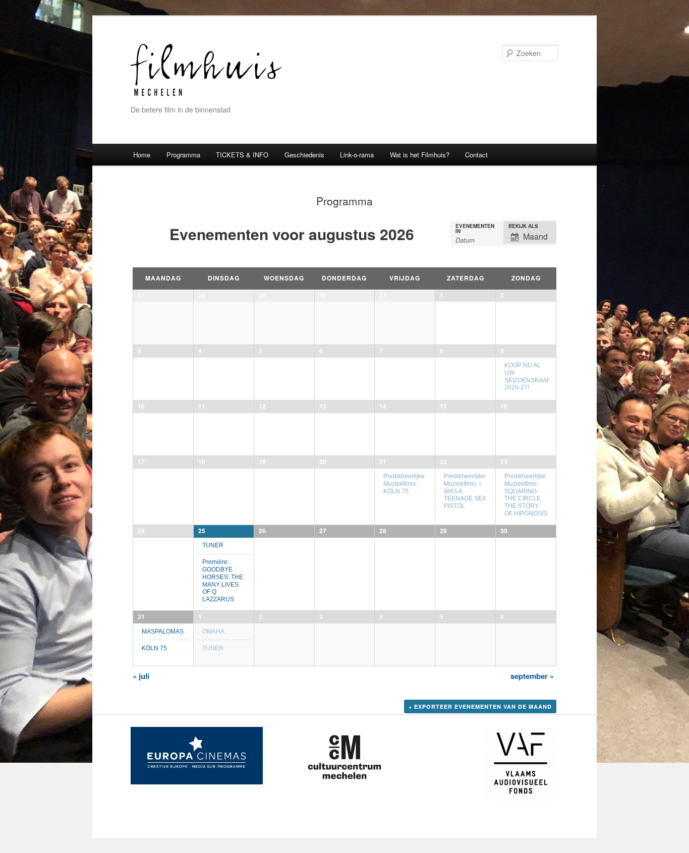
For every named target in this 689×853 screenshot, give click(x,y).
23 (503, 461)
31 (141, 616)
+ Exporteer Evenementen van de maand (480, 706)
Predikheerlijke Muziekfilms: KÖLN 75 (404, 483)
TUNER (212, 545)
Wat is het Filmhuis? (419, 154)
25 (201, 530)
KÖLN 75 (154, 648)
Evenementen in (474, 228)
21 (382, 461)
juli (141, 675)
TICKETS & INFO (242, 154)
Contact (476, 154)
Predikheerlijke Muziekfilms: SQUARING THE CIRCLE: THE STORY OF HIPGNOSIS (525, 495)
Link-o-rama (357, 154)
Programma (183, 154)
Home (141, 154)
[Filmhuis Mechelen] (206, 94)
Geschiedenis (304, 154)
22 (443, 461)
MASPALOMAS (163, 631)
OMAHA (213, 631)
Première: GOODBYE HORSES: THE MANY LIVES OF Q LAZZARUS (222, 580)
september (532, 675)
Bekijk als (523, 226)
